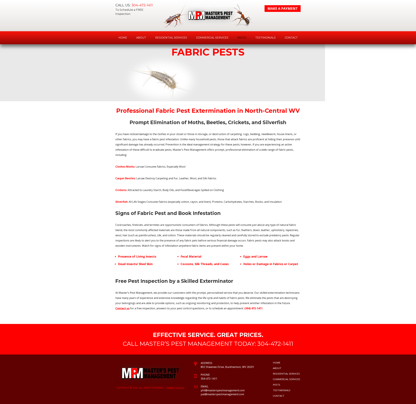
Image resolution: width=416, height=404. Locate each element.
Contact (291, 37)
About (141, 37)
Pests (241, 37)
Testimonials (265, 37)
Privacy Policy (175, 387)
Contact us (122, 308)
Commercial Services (212, 37)
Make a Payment (282, 8)
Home (122, 37)
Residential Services (171, 37)
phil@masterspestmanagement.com (223, 390)
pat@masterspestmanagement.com (222, 394)
